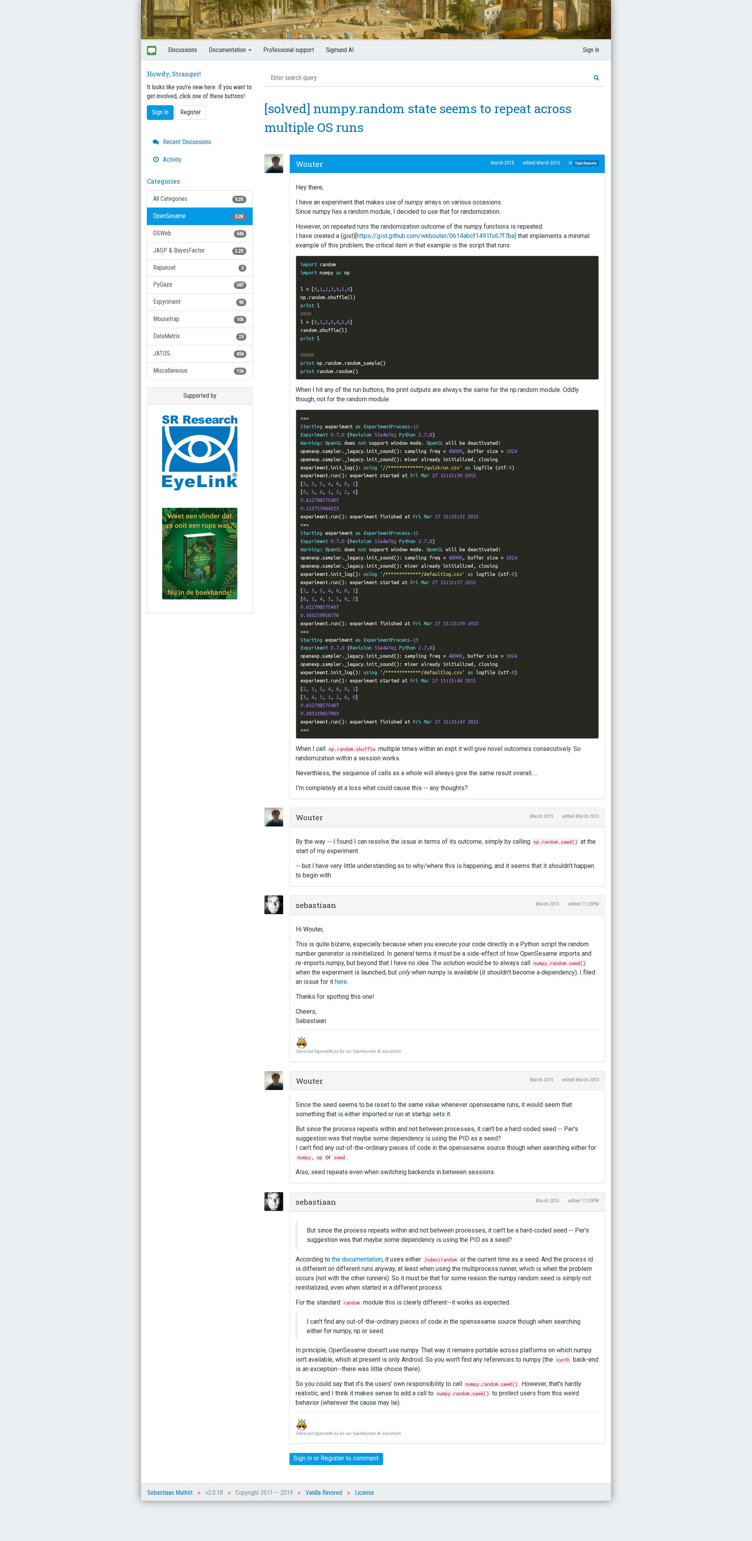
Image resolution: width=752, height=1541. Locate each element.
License (364, 1492)
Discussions (182, 50)
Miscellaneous (198, 370)
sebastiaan (316, 905)
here (341, 981)
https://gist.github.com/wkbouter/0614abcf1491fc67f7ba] (436, 236)
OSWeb (198, 233)
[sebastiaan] (276, 904)
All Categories (198, 198)
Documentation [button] (228, 50)
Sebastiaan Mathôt (170, 1492)
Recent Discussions (186, 142)
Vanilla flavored (324, 1492)
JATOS (198, 353)
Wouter (309, 164)
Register (190, 112)
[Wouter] (276, 163)
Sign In (591, 50)
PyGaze (198, 284)
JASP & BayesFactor (198, 250)
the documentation (357, 1259)
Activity (171, 159)
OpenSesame (198, 216)
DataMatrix (198, 336)
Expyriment (198, 301)
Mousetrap (198, 319)
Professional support (288, 50)
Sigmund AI (340, 50)
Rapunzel (198, 267)
